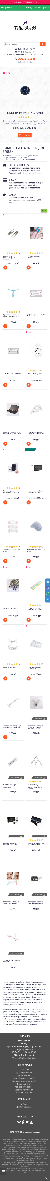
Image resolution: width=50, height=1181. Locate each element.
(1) (42, 370)
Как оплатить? (24, 1084)
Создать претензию (24, 1090)
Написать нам (26, 62)
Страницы (7, 8)
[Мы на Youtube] (31, 1122)
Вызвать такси (37, 55)
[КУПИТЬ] (5, 267)
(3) (31, 117)
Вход (30, 8)
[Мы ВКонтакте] (19, 1122)
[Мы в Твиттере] (27, 1122)
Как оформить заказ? (24, 1078)
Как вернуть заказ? (24, 1087)
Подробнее (13, 203)
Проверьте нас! (24, 1075)
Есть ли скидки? (24, 1092)
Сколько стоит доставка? (24, 1081)
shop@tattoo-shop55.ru (25, 1058)
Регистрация (43, 8)
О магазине (24, 1069)
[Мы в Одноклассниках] (23, 1122)
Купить (25, 135)
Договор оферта (24, 1072)
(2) (42, 253)
